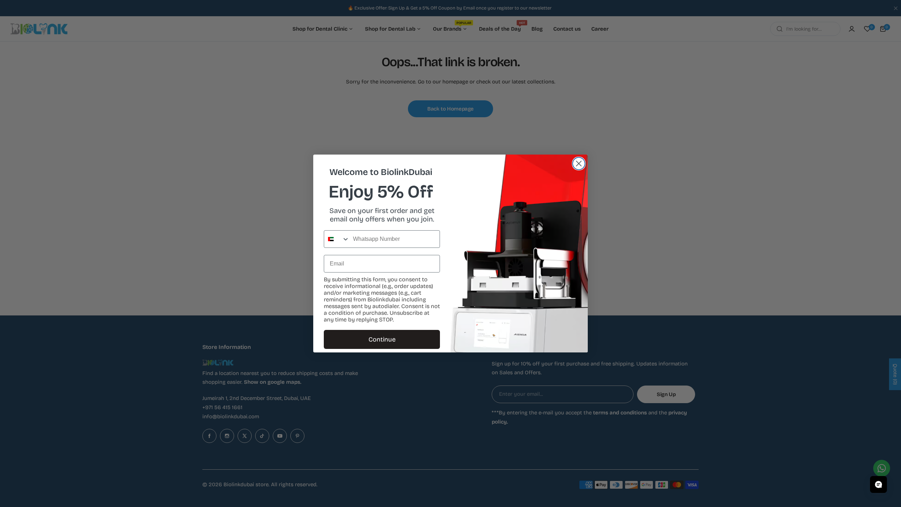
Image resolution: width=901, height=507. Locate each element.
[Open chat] (878, 484)
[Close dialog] (579, 163)
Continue (382, 339)
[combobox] (336, 239)
